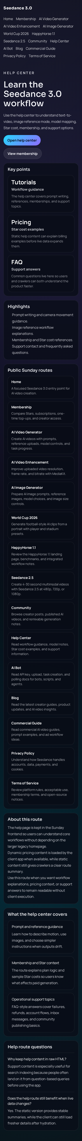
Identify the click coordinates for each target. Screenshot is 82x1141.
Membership (26, 18)
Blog (19, 48)
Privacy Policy (14, 55)
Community (37, 41)
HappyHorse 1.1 (43, 33)
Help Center (59, 41)
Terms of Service (42, 55)
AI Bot (8, 48)
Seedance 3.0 (17, 8)
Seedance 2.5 (14, 41)
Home (8, 18)
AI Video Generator (54, 18)
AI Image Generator (58, 26)
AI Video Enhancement (21, 26)
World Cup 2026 (16, 33)
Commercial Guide (40, 48)
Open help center (22, 140)
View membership (23, 153)
